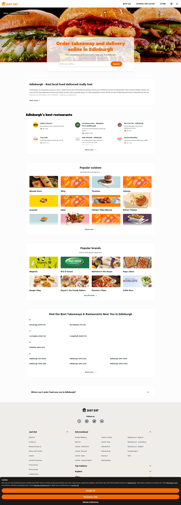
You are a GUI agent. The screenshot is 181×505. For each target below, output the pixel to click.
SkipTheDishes (106, 460)
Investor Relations (81, 437)
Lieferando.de (105, 451)
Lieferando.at (105, 446)
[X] (94, 421)
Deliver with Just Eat (146, 4)
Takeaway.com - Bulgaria (135, 446)
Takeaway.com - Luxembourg (136, 442)
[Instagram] (87, 421)
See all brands (89, 295)
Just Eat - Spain (80, 456)
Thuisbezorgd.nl (132, 451)
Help (164, 4)
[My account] (177, 3)
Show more (33, 100)
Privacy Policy (33, 465)
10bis (129, 456)
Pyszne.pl (104, 456)
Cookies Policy (33, 474)
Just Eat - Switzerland (82, 446)
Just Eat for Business (35, 460)
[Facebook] (79, 421)
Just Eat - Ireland (106, 437)
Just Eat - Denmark (81, 451)
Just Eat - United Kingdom (83, 460)
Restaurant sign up (35, 446)
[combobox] (84, 64)
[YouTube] (102, 421)
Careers (31, 456)
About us (32, 437)
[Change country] (171, 4)
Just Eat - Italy (105, 442)
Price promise (33, 469)
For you (128, 4)
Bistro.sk (78, 442)
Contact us (32, 442)
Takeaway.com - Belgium (135, 437)
